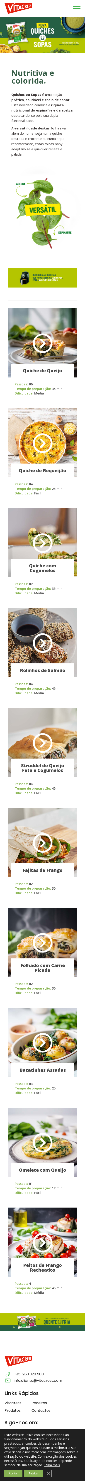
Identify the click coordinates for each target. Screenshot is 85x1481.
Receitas (39, 1403)
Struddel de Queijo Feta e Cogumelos (42, 767)
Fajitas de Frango (42, 870)
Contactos (41, 1410)
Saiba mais (52, 1465)
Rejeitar (34, 1473)
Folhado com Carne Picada (42, 967)
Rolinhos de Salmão (42, 670)
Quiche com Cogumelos (42, 568)
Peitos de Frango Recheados (42, 1267)
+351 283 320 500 (29, 1374)
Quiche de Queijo (42, 370)
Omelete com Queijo (42, 1170)
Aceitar (13, 1473)
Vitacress (13, 1403)
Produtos (13, 1410)
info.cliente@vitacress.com (38, 1380)
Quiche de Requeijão (42, 470)
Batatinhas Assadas (42, 1070)
